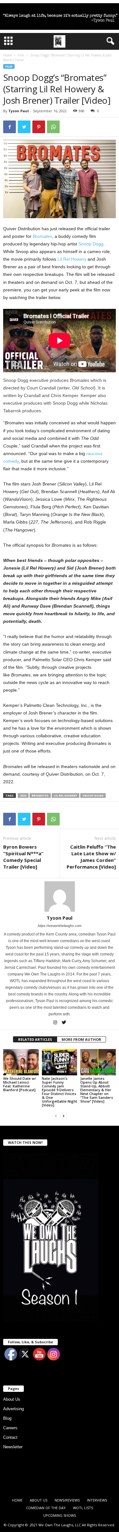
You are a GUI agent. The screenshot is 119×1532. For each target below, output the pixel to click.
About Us (11, 1399)
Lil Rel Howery (71, 259)
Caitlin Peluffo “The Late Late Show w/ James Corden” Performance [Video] (91, 857)
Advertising (13, 1408)
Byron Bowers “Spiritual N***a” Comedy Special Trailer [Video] (23, 857)
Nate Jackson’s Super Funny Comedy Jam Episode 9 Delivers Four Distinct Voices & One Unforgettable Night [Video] (59, 1091)
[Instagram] (55, 1023)
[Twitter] (64, 1023)
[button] (109, 41)
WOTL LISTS (83, 1507)
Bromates (42, 236)
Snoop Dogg (90, 243)
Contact (10, 1437)
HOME (17, 1500)
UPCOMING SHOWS (59, 1515)
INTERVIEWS (97, 1500)
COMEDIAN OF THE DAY (46, 1507)
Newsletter (13, 1446)
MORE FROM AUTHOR (81, 1039)
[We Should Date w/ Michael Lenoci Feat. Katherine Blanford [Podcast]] (21, 1062)
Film (21, 55)
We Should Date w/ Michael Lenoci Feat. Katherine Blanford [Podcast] (19, 1084)
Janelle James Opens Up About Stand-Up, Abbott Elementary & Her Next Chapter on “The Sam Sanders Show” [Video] (96, 1090)
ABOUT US (38, 1500)
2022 (23, 795)
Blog (7, 1418)
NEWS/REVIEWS (67, 1500)
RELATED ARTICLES (35, 1039)
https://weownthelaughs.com (60, 926)
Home (7, 55)
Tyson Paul (18, 110)
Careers (10, 1427)
